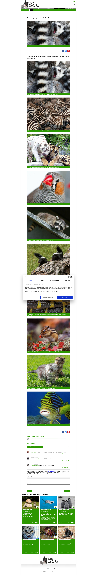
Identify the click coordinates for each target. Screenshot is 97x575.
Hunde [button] (37, 8)
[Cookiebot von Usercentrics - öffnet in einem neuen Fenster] (68, 277)
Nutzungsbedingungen (52, 471)
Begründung (29, 483)
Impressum (44, 568)
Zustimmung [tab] (29, 280)
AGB (54, 568)
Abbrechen (29, 490)
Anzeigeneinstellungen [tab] (54, 280)
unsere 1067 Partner (32, 285)
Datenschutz (49, 568)
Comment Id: (29, 476)
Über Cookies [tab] (67, 280)
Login (74, 1)
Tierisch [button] (59, 8)
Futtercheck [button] (70, 8)
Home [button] (26, 8)
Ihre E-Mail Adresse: (31, 480)
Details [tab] (42, 280)
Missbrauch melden (65, 453)
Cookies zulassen (64, 297)
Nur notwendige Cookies (48, 297)
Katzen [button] (48, 8)
